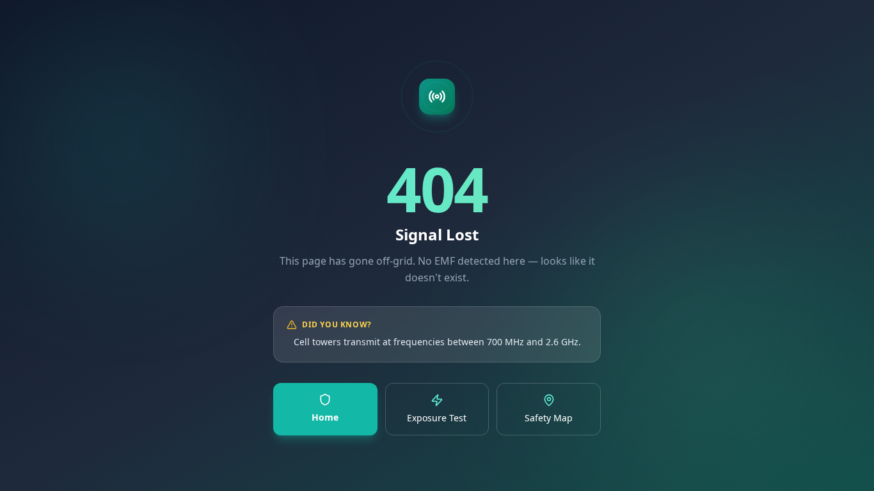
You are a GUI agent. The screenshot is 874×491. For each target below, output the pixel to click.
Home (325, 417)
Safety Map (549, 418)
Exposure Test (436, 418)
